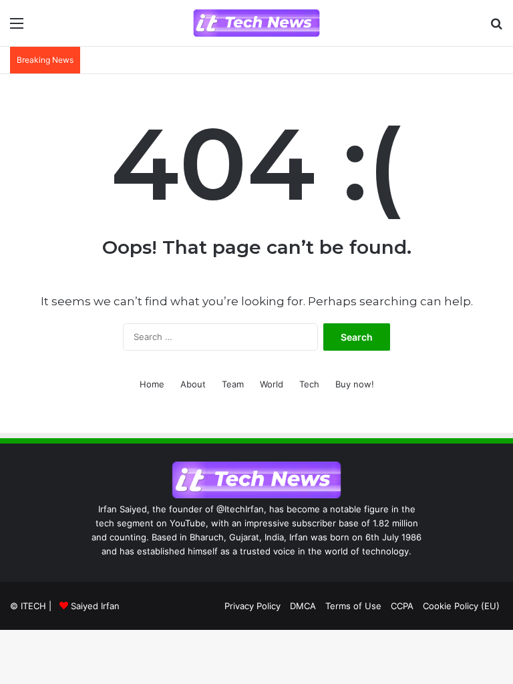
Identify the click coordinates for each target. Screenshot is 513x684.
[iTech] (256, 23)
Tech (309, 384)
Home (152, 384)
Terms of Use (353, 606)
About (193, 384)
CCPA (402, 606)
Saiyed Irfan (95, 606)
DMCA (303, 606)
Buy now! (354, 384)
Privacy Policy (252, 606)
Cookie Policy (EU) (461, 606)
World (271, 384)
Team (233, 384)
